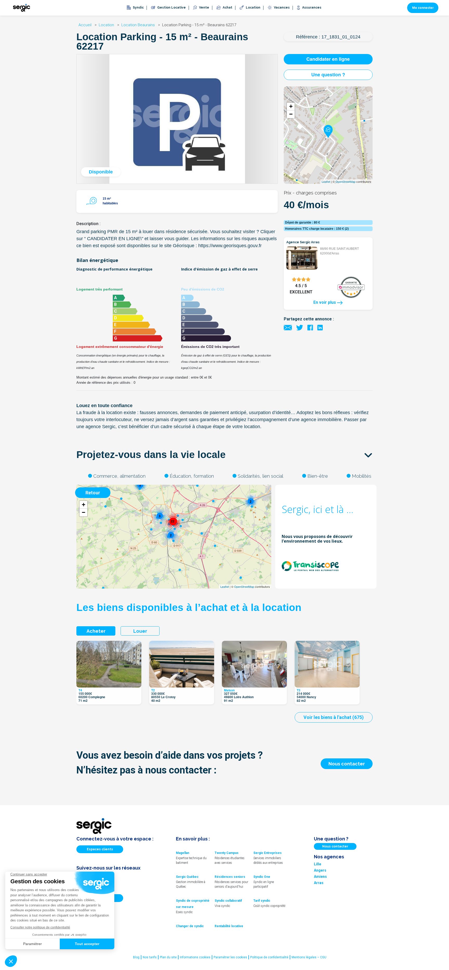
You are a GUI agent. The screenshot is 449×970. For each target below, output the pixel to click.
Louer (140, 631)
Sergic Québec (187, 877)
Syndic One (261, 877)
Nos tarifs (150, 957)
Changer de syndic (190, 926)
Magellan (182, 853)
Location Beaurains (138, 25)
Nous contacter (346, 763)
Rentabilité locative (229, 926)
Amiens (320, 876)
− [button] (291, 114)
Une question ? (328, 74)
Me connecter (423, 8)
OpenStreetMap (345, 181)
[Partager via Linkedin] (320, 327)
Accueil (85, 25)
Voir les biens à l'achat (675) (333, 717)
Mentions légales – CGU (309, 957)
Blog (136, 957)
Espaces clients (100, 849)
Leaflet (326, 181)
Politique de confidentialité (269, 957)
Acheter (96, 631)
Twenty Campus (227, 853)
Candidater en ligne (328, 59)
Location (107, 25)
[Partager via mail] (288, 327)
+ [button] (291, 106)
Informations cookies (195, 957)
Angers (320, 870)
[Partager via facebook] (310, 327)
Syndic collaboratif (228, 900)
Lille (317, 864)
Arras (318, 883)
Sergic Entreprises (267, 853)
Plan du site (168, 957)
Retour (92, 492)
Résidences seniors (230, 877)
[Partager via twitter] (299, 327)
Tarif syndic (261, 900)
